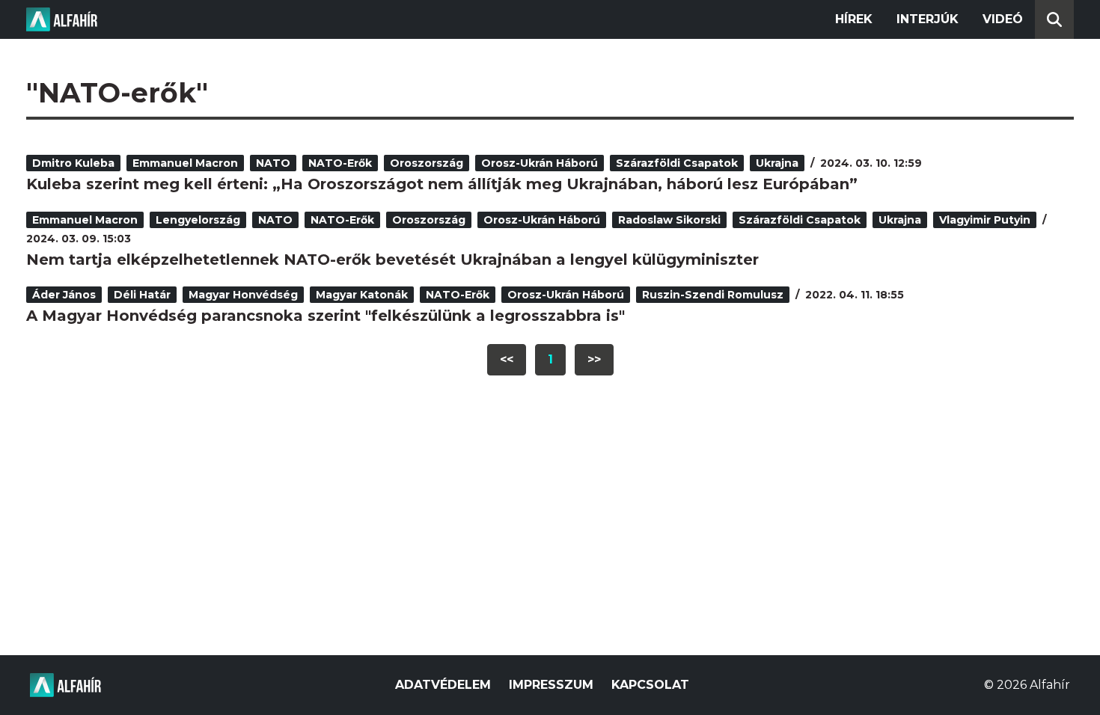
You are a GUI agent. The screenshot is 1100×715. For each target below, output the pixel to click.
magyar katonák (362, 294)
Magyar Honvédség (243, 294)
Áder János (64, 294)
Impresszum (551, 685)
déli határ (142, 294)
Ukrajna (777, 163)
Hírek (854, 19)
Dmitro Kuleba (73, 163)
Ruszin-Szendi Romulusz (712, 294)
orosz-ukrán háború (539, 163)
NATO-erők (340, 163)
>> (594, 359)
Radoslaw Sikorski (669, 220)
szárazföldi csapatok (677, 163)
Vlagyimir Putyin (984, 220)
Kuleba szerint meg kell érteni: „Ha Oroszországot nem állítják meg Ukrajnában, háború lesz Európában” (442, 184)
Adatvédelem (443, 685)
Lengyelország (198, 220)
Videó (1003, 19)
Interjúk (927, 19)
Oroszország (426, 163)
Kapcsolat (650, 685)
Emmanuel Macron (185, 163)
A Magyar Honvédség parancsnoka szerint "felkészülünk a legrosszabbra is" (325, 316)
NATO (273, 163)
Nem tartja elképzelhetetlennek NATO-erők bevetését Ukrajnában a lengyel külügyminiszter (392, 259)
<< (506, 359)
